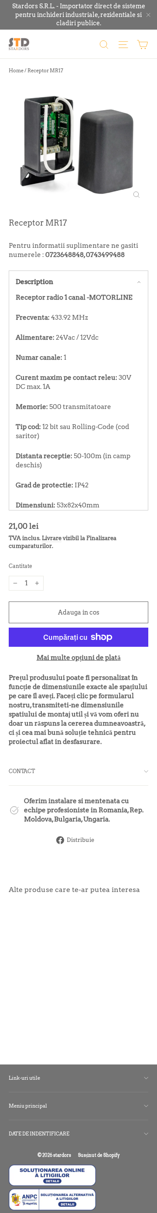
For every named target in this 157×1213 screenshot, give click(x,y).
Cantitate (20, 566)
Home (16, 71)
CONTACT (22, 771)
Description (34, 282)
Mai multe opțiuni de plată (79, 658)
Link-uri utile (24, 1078)
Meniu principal (28, 1106)
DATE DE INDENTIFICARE (39, 1134)
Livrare (51, 538)
